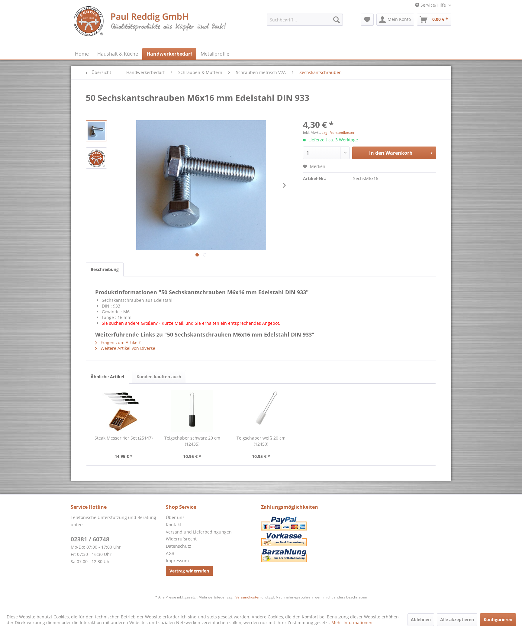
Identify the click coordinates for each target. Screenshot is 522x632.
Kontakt (173, 524)
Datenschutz (178, 546)
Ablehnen (421, 619)
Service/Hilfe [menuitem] (433, 5)
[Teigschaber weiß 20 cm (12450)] (261, 411)
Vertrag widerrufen (189, 571)
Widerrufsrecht (181, 539)
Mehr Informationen (351, 622)
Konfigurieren (498, 619)
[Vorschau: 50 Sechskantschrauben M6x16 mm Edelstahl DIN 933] (96, 130)
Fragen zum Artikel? (119, 342)
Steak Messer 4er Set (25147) (124, 438)
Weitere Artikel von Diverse (127, 348)
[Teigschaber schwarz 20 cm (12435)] (192, 411)
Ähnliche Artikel (107, 376)
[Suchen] (336, 20)
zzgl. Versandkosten (338, 132)
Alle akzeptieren (457, 619)
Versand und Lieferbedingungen (199, 532)
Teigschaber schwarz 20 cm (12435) (192, 441)
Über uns (175, 517)
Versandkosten (247, 597)
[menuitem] (305, 20)
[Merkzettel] (367, 20)
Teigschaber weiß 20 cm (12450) (261, 441)
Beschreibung (105, 269)
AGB (170, 553)
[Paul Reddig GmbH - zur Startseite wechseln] (150, 25)
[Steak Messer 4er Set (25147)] (123, 411)
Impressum (177, 560)
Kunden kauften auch (159, 376)
